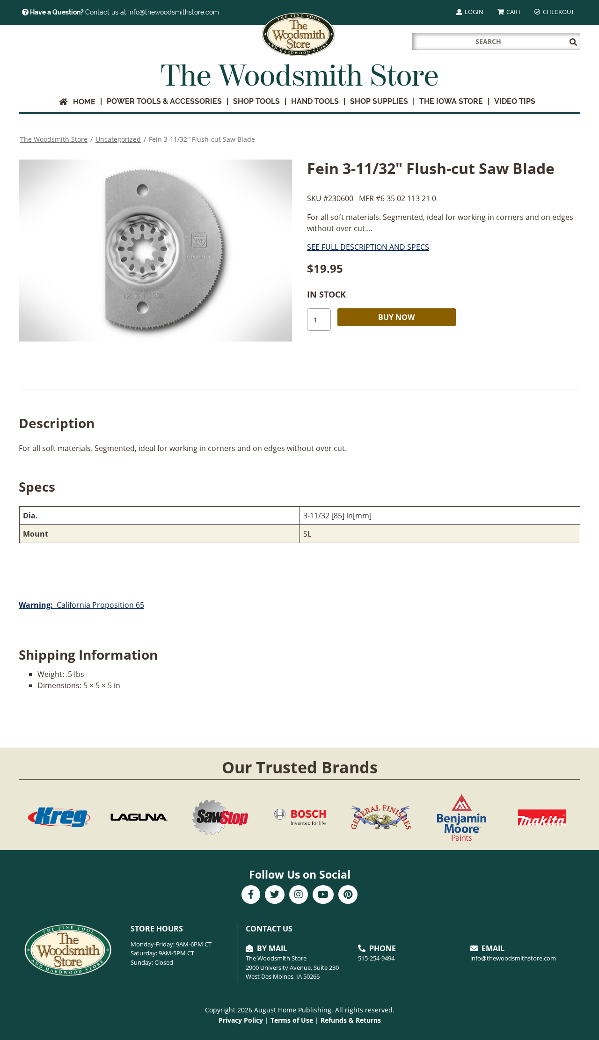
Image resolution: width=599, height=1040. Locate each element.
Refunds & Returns (351, 1020)
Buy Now (396, 317)
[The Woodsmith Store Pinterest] (348, 895)
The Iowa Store (451, 101)
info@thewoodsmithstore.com (513, 958)
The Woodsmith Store (54, 139)
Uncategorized (118, 139)
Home (81, 101)
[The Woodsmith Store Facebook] (250, 895)
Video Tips (514, 101)
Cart (513, 11)
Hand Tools (315, 101)
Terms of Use (291, 1020)
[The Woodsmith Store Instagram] (298, 895)
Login (473, 11)
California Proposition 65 (81, 605)
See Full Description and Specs (368, 247)
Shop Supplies (379, 101)
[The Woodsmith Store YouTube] (323, 895)
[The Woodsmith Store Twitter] (275, 895)
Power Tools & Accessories (164, 101)
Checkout (557, 11)
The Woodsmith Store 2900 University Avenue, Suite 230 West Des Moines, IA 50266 (292, 967)
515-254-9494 (376, 958)
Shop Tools (256, 101)
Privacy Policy (241, 1020)
